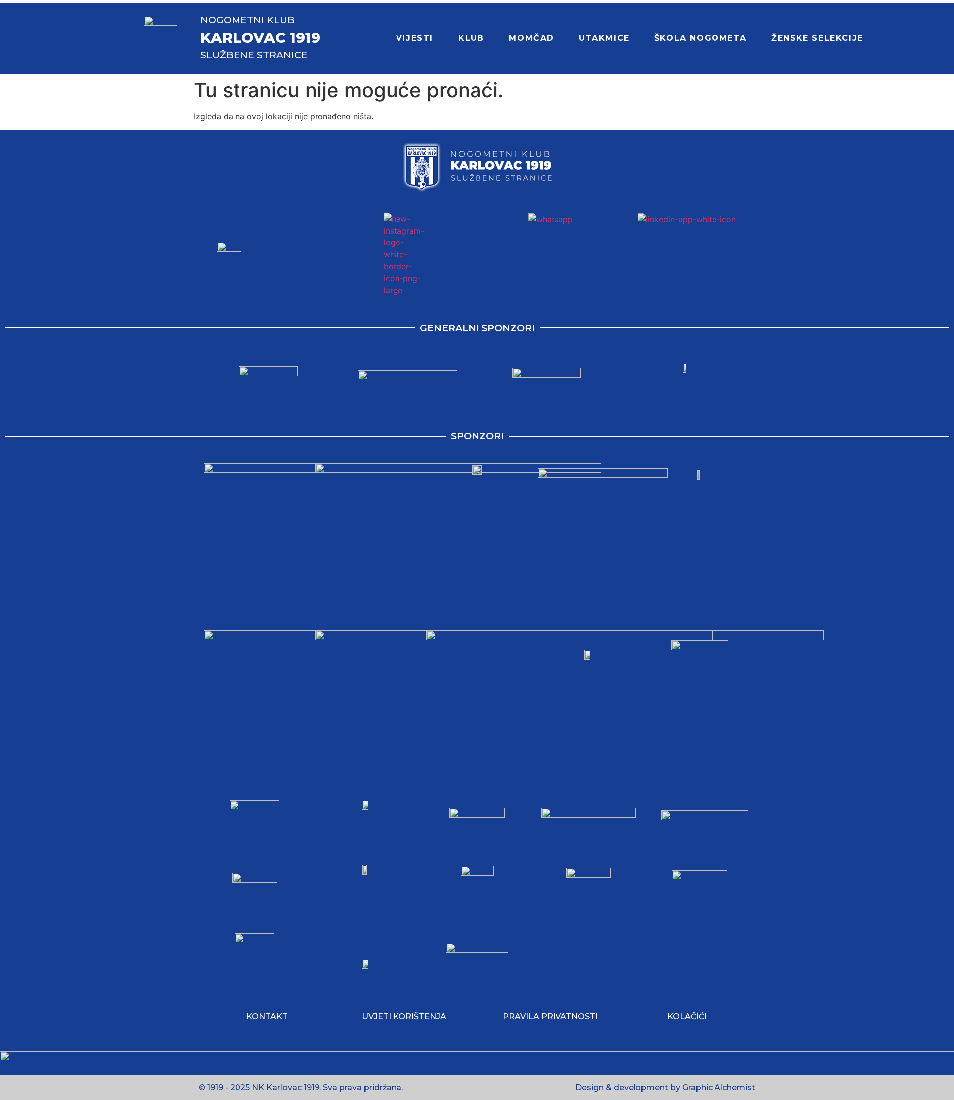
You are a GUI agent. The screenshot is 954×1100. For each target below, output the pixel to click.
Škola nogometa (700, 38)
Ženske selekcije (817, 38)
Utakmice (604, 38)
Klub (471, 38)
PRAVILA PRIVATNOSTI (550, 1016)
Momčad (531, 38)
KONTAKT (267, 1016)
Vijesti (414, 38)
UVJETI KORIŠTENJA (404, 1016)
